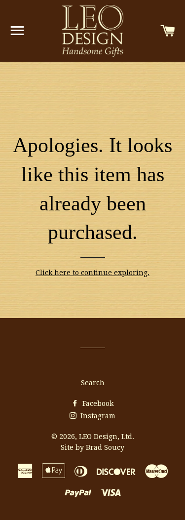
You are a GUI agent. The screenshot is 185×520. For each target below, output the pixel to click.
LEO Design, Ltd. (106, 436)
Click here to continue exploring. (92, 273)
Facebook (96, 403)
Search (93, 383)
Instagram (96, 416)
